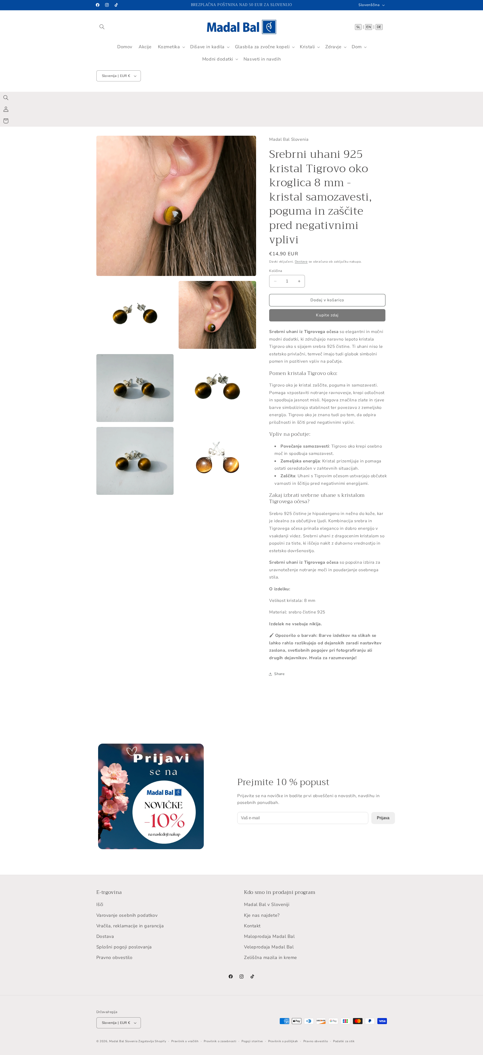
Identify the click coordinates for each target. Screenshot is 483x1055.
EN (368, 27)
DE (379, 27)
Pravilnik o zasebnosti (220, 1041)
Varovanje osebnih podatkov (127, 915)
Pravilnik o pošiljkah (283, 1041)
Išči (99, 905)
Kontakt (252, 926)
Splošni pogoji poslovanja (124, 947)
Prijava (383, 818)
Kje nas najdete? (262, 915)
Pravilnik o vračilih (185, 1041)
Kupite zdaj (327, 315)
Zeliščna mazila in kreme (270, 958)
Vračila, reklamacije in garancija (130, 926)
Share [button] (279, 673)
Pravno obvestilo (114, 958)
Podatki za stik (344, 1041)
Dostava (301, 262)
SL (358, 27)
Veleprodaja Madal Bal (269, 947)
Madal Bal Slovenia (123, 1041)
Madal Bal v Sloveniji (266, 905)
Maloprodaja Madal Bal (269, 936)
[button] (102, 26)
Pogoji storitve (252, 1041)
